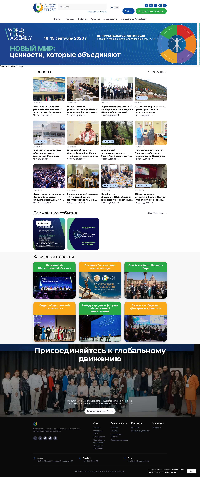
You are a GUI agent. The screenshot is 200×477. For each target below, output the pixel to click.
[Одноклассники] (165, 5)
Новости (114, 428)
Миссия (96, 428)
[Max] (160, 5)
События (114, 431)
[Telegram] (146, 5)
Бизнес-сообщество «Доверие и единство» (146, 307)
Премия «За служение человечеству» (100, 267)
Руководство (99, 437)
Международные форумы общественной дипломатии (100, 308)
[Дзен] (156, 5)
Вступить (157, 428)
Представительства (119, 440)
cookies (173, 472)
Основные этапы (97, 432)
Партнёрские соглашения (99, 441)
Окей (191, 471)
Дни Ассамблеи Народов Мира (145, 267)
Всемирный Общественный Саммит (54, 267)
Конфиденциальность (140, 431)
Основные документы (98, 447)
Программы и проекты (117, 435)
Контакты (135, 428)
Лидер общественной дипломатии (54, 307)
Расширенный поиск (97, 12)
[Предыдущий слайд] (25, 44)
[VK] (151, 5)
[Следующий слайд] (175, 44)
